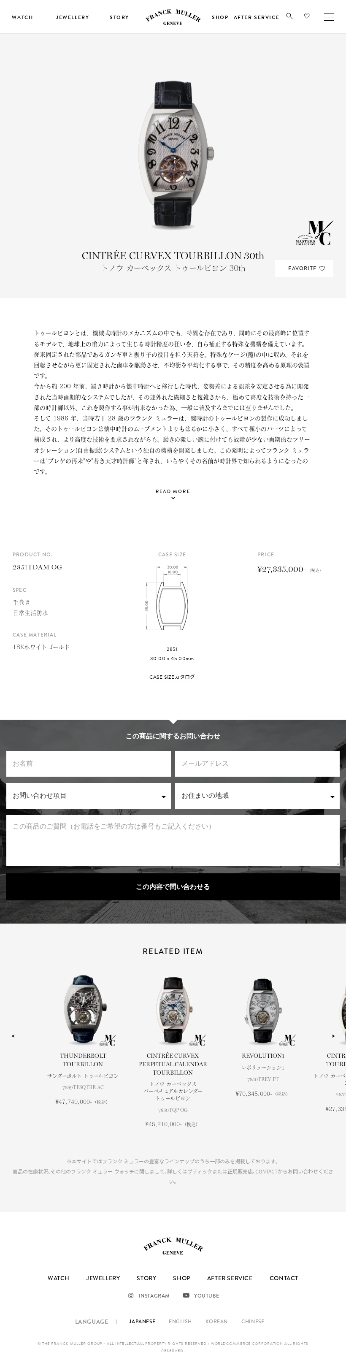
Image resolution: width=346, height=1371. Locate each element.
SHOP (181, 1278)
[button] (289, 17)
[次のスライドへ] (333, 1036)
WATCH (59, 1278)
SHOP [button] (220, 17)
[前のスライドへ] (12, 1036)
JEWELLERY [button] (72, 17)
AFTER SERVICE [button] (256, 17)
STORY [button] (119, 17)
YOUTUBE (206, 1296)
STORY (146, 1278)
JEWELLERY (103, 1278)
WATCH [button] (22, 17)
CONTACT (266, 1171)
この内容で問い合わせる (173, 886)
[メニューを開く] (329, 17)
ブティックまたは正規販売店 (220, 1171)
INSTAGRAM (154, 1296)
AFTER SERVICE (230, 1278)
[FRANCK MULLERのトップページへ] (173, 24)
